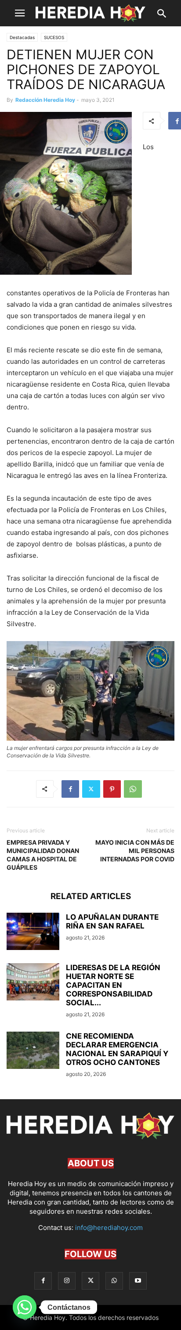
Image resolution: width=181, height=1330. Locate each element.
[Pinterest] (112, 789)
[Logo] (90, 1137)
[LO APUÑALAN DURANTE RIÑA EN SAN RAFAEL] (33, 932)
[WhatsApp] (133, 789)
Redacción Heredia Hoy (45, 100)
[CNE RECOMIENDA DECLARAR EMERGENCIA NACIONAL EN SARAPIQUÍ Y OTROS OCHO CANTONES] (33, 1051)
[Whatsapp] (24, 1307)
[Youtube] (138, 1280)
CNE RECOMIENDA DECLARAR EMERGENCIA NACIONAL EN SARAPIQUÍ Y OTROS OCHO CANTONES (117, 1049)
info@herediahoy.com (109, 1227)
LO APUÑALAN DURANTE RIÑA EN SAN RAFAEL (112, 921)
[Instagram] (67, 1280)
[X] (91, 789)
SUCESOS (54, 37)
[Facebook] (70, 789)
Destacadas (22, 37)
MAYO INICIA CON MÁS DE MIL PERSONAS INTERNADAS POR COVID (134, 851)
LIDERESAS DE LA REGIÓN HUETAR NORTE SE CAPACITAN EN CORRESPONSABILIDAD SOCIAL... (113, 985)
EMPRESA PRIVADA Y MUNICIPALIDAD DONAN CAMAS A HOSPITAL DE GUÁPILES (43, 855)
